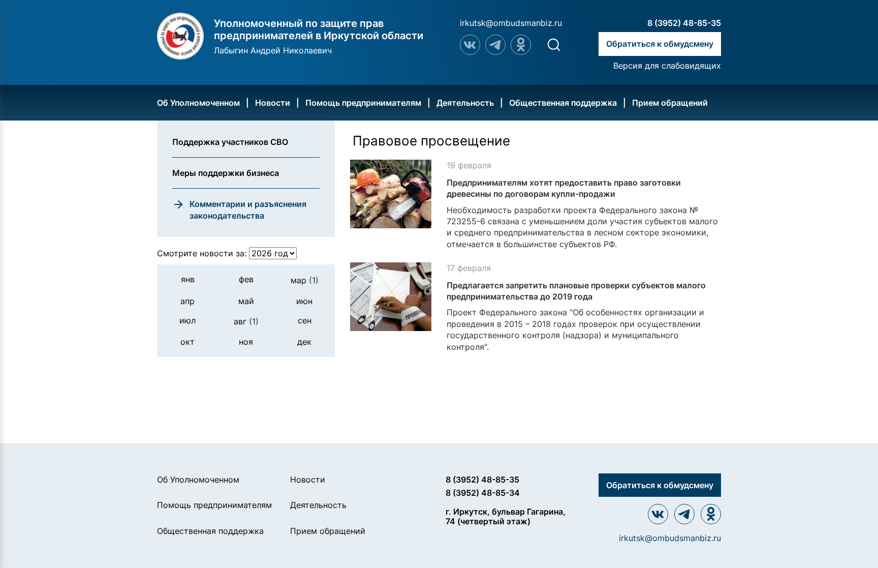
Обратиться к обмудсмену (659, 44)
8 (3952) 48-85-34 (483, 492)
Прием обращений (670, 103)
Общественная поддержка (563, 103)
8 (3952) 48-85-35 (684, 23)
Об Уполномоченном (198, 103)
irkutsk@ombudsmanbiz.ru (511, 22)
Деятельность (465, 103)
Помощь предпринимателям (363, 103)
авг (246, 321)
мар (305, 280)
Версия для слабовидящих (667, 66)
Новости (272, 103)
